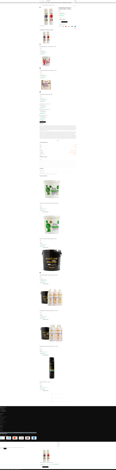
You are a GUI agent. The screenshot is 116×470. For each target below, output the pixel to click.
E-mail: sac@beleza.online (3, 410)
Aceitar (5, 448)
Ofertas (73, 2)
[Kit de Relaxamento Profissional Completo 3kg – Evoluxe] (52, 296)
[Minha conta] (72, 1)
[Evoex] (58, 399)
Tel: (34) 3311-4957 (2, 409)
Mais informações (2, 448)
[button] (45, 319)
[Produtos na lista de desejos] (74, 1)
